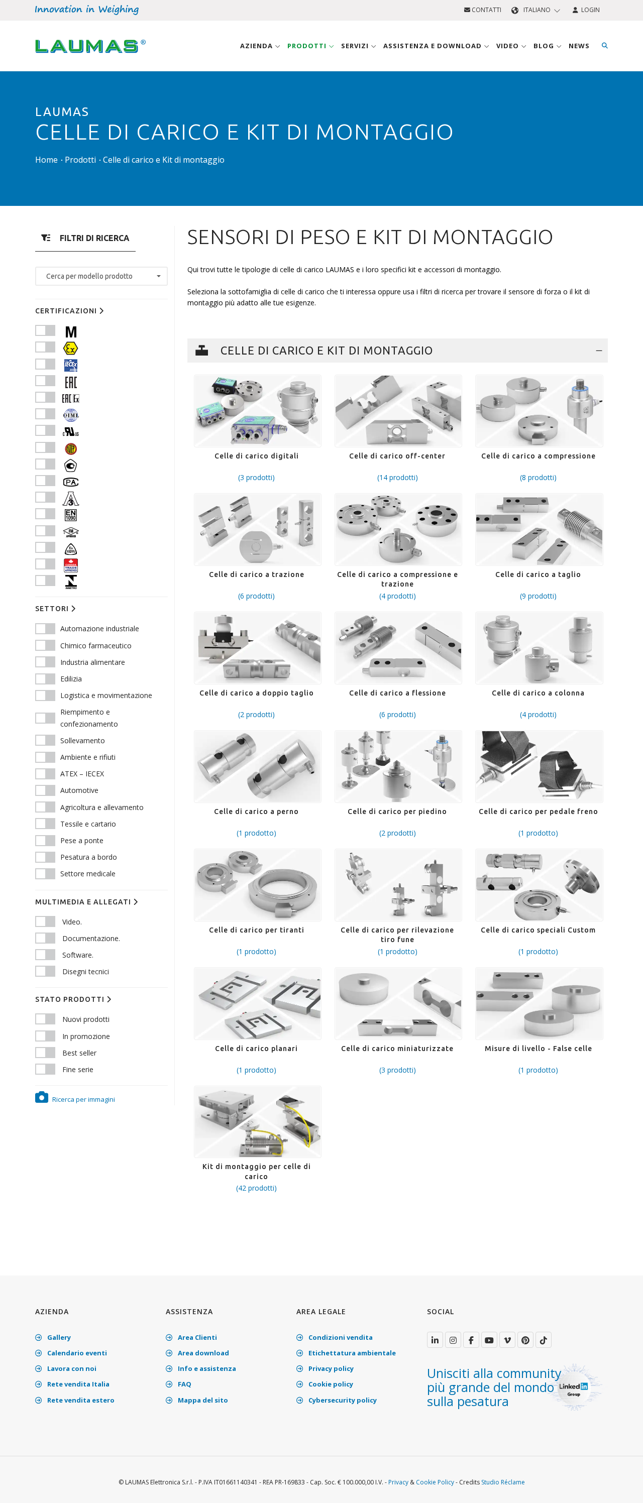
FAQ (183, 1384)
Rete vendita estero (80, 1400)
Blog (544, 45)
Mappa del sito (202, 1400)
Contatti (485, 10)
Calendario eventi (76, 1352)
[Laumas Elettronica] (90, 55)
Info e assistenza (206, 1368)
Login (589, 10)
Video (508, 45)
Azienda (257, 45)
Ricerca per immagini (83, 1099)
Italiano (537, 10)
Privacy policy (330, 1368)
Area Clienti (196, 1337)
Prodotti (308, 45)
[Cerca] (605, 46)
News (579, 45)
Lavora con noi (71, 1368)
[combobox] (101, 276)
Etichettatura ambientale (351, 1352)
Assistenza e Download (433, 45)
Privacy (398, 1482)
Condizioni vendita (340, 1337)
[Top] (620, 1485)
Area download (202, 1352)
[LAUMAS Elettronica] (435, 1340)
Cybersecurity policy (342, 1400)
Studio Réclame (503, 1482)
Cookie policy (330, 1384)
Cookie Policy (435, 1482)
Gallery (58, 1337)
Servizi (356, 45)
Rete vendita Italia (78, 1384)
